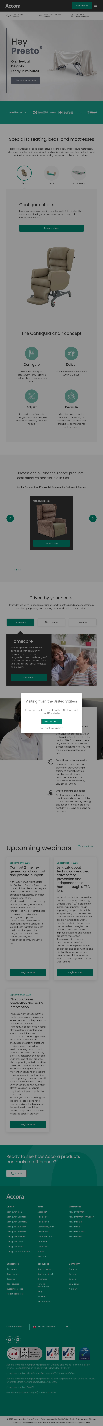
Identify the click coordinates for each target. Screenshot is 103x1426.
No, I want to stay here (51, 728)
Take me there (51, 721)
